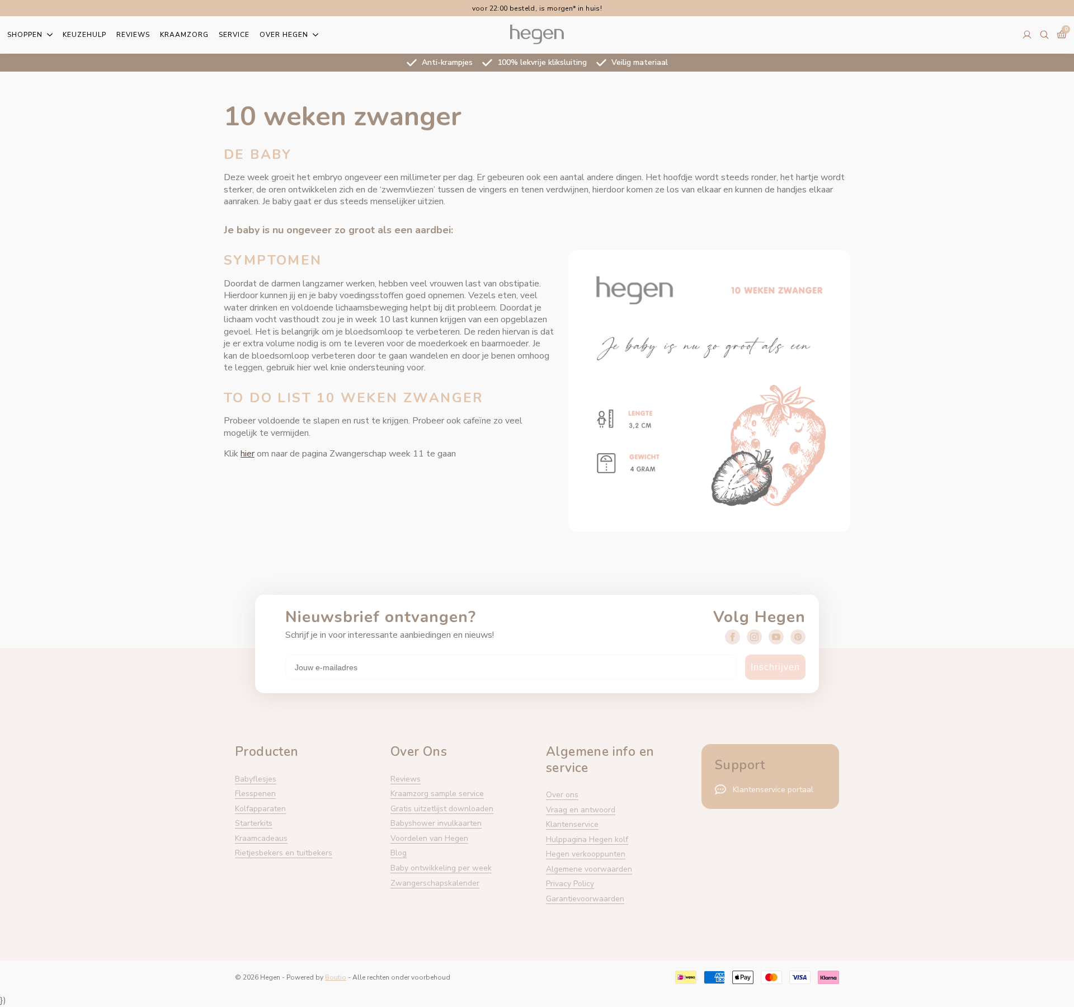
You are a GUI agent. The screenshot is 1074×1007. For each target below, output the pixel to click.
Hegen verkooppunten (585, 854)
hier (248, 454)
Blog (398, 853)
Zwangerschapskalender (434, 883)
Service (234, 34)
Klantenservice (572, 824)
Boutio (335, 977)
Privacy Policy (570, 883)
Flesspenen (255, 793)
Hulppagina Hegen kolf (587, 839)
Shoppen (25, 34)
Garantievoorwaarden (585, 898)
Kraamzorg (184, 34)
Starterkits (253, 823)
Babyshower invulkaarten (436, 823)
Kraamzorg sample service (437, 793)
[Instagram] (754, 636)
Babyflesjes (255, 779)
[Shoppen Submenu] (48, 34)
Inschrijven (775, 667)
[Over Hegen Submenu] (313, 34)
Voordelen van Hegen (429, 838)
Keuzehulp (84, 34)
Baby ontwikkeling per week (441, 868)
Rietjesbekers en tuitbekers (283, 853)
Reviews (133, 34)
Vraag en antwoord (580, 809)
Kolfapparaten (260, 808)
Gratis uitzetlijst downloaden (441, 808)
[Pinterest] (797, 636)
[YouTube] (776, 636)
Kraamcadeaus (261, 838)
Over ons (562, 794)
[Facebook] (732, 636)
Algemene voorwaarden (589, 869)
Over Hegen (284, 34)
